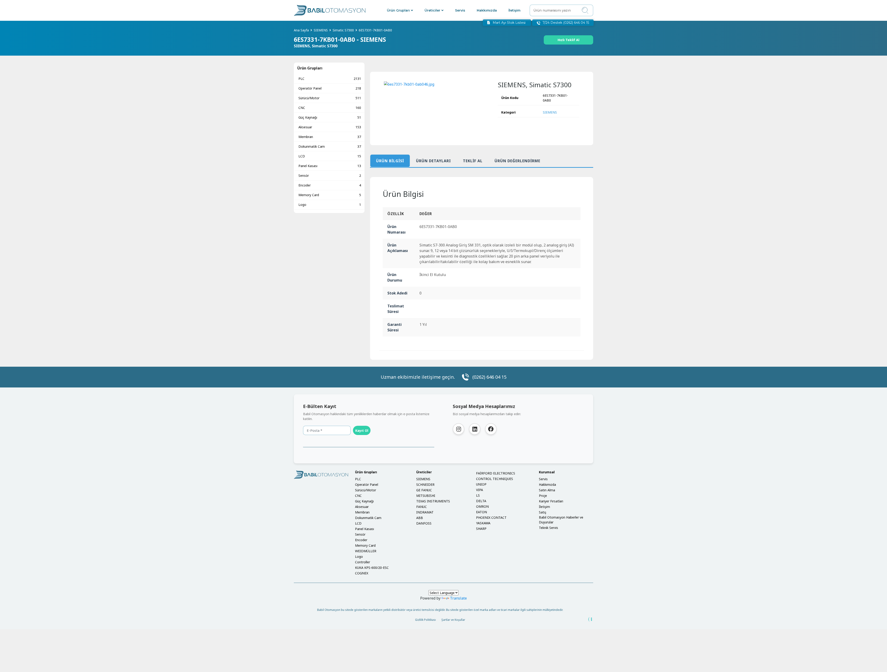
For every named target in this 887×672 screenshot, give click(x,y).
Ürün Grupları (398, 10)
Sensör (329, 175)
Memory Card (329, 195)
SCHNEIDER (425, 484)
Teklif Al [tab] (473, 160)
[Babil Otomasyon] (321, 474)
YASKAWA (483, 523)
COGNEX (361, 573)
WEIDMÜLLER (365, 551)
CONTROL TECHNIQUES (494, 479)
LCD (329, 156)
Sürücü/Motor (329, 98)
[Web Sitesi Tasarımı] (590, 619)
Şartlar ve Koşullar (453, 620)
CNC (329, 107)
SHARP (481, 528)
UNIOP (481, 484)
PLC (329, 78)
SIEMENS (550, 112)
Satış (542, 512)
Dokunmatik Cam (329, 146)
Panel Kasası (329, 166)
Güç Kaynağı (329, 117)
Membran (329, 137)
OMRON (482, 506)
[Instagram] (458, 429)
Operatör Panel (329, 88)
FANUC (421, 506)
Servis (460, 10)
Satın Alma (547, 490)
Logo (329, 204)
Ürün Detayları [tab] (433, 160)
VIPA (479, 490)
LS (478, 495)
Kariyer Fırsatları (551, 501)
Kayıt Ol (361, 430)
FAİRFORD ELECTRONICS (495, 473)
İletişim (514, 10)
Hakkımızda (487, 10)
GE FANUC (424, 490)
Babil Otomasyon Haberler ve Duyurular (561, 519)
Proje (543, 495)
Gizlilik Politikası (425, 620)
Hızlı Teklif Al (568, 40)
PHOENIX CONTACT (491, 517)
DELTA (481, 501)
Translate (458, 598)
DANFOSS (423, 523)
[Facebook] (491, 429)
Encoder (329, 185)
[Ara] (585, 10)
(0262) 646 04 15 (489, 377)
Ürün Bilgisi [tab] (390, 160)
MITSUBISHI (425, 495)
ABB (419, 518)
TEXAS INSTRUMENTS (433, 501)
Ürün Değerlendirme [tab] (517, 160)
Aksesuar (329, 127)
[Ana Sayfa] (329, 10)
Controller (362, 562)
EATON (481, 512)
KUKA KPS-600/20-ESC (372, 567)
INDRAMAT (425, 512)
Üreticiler (432, 10)
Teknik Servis (548, 527)
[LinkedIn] (474, 429)
